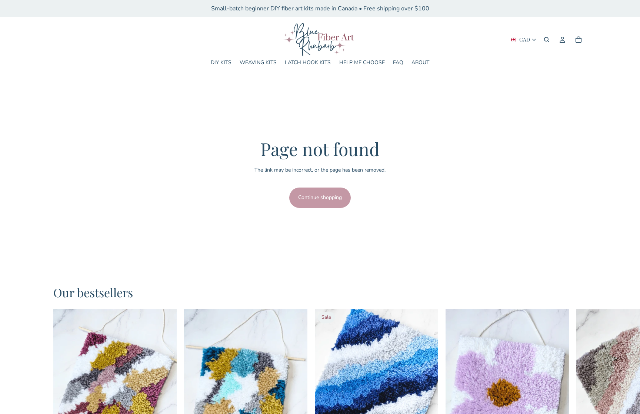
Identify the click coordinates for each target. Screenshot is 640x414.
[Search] (547, 40)
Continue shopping (320, 197)
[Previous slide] (471, 386)
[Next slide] (543, 386)
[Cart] (578, 40)
